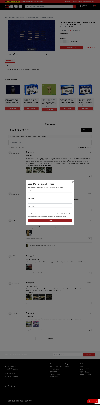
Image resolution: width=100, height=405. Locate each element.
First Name (31, 198)
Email (29, 190)
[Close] (73, 182)
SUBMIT (50, 220)
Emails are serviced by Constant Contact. (58, 216)
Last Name (31, 206)
